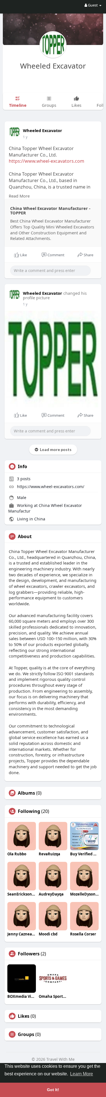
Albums (26, 793)
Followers (29, 953)
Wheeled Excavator (53, 66)
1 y (25, 137)
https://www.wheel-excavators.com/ (50, 486)
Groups (26, 1034)
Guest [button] (93, 5)
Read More (19, 196)
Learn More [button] (81, 1073)
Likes (23, 1016)
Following (29, 811)
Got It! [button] (53, 1089)
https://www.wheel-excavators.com (46, 161)
